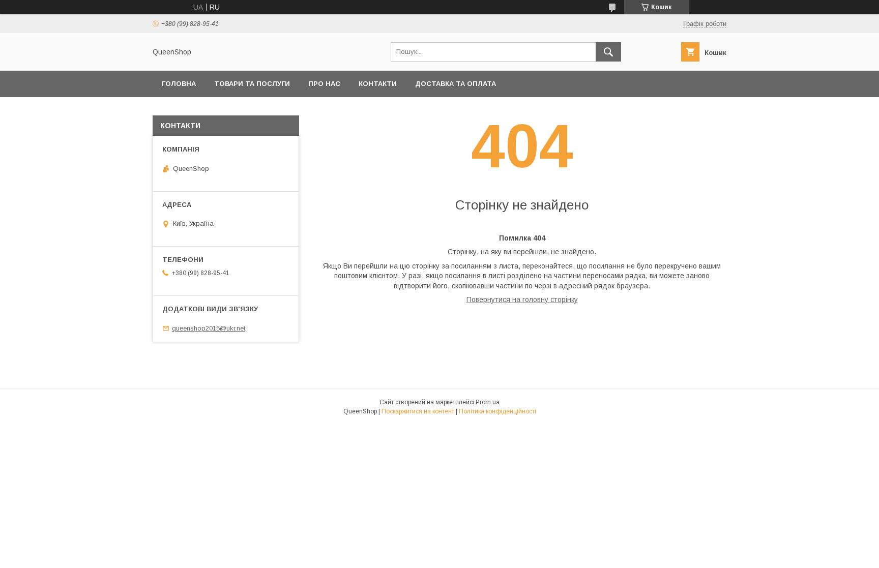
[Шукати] (608, 52)
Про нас (324, 83)
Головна (179, 83)
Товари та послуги (252, 83)
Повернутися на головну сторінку (522, 299)
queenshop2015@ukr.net (208, 328)
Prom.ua (488, 402)
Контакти (378, 83)
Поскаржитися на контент (418, 411)
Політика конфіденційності (497, 411)
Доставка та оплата (455, 83)
